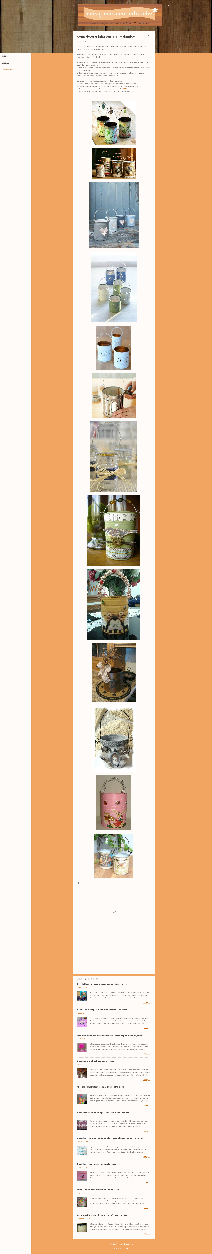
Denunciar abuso (8, 70)
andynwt (127, 1248)
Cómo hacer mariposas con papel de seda (96, 1164)
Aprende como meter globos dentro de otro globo (100, 1086)
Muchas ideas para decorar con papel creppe (98, 1189)
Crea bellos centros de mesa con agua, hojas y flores (102, 984)
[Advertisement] (164, 64)
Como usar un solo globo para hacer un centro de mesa (103, 1112)
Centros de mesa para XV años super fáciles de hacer (102, 1009)
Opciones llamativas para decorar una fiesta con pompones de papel (109, 1035)
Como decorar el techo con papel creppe (96, 1061)
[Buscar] (169, 6)
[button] (149, 36)
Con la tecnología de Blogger (123, 1244)
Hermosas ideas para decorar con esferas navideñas (102, 1215)
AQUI (125, 89)
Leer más (146, 1003)
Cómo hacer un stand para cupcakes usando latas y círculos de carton (110, 1138)
